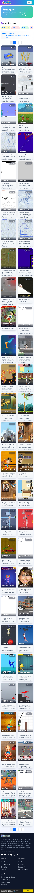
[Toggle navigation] (29, 2)
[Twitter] (17, 854)
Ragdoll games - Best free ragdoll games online (17, 36)
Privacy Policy (5, 880)
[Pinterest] (11, 854)
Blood (26, 28)
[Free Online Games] (7, 2)
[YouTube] (5, 854)
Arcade (16, 28)
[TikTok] (8, 854)
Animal (3, 870)
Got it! (28, 890)
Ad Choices (4, 885)
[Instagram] (14, 854)
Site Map (21, 864)
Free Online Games (9, 33)
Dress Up (4, 867)
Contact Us (21, 867)
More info (16, 891)
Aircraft (6, 28)
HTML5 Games (23, 870)
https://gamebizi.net (7, 851)
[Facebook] (2, 854)
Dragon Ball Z (5, 864)
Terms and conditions (8, 877)
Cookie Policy (5, 882)
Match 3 (3, 862)
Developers (22, 862)
